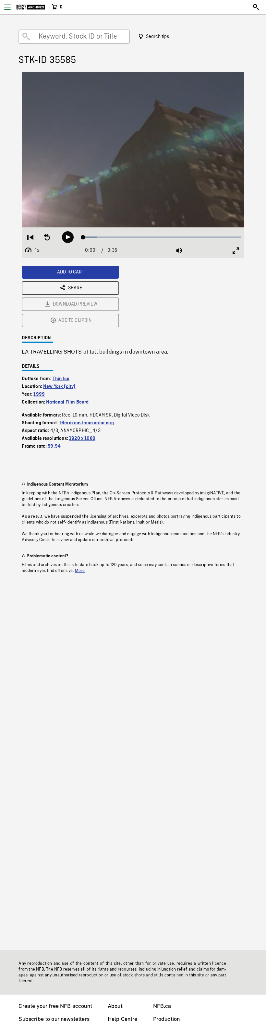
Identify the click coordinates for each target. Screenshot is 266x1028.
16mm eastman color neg (86, 423)
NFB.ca (162, 1006)
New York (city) (59, 386)
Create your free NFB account (55, 1006)
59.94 (54, 446)
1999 (39, 394)
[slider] (162, 237)
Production (166, 1019)
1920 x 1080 (82, 438)
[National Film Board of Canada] (30, 7)
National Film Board (67, 402)
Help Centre (123, 1019)
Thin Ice (61, 378)
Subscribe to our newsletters (53, 1019)
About (115, 1006)
